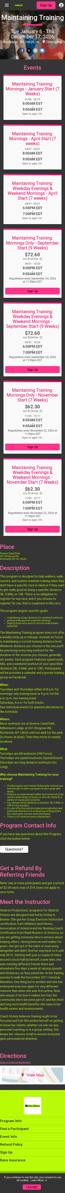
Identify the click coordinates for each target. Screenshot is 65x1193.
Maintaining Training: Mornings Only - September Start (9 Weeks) (32, 242)
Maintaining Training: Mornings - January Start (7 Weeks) (32, 88)
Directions (54, 42)
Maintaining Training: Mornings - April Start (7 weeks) (32, 138)
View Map (35, 1075)
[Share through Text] (42, 50)
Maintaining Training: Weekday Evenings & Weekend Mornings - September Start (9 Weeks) (32, 319)
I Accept (31, 1187)
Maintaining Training (32, 17)
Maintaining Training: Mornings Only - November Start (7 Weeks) (32, 395)
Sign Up (46, 5)
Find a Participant (14, 1129)
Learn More (37, 1180)
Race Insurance (12, 1160)
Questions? (14, 849)
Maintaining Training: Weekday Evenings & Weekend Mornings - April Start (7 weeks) (32, 191)
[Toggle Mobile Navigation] (7, 5)
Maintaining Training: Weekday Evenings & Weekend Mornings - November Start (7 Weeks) (32, 475)
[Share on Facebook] (22, 50)
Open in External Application (15, 1062)
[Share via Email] (35, 50)
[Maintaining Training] (18, 5)
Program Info (11, 1121)
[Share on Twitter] (28, 50)
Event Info (8, 1137)
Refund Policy (11, 1144)
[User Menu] (61, 5)
